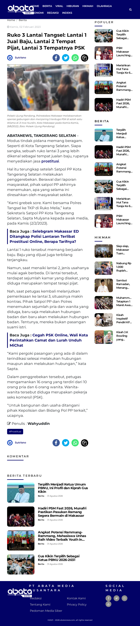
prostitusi (50, 161)
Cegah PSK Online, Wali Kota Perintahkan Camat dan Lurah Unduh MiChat (49, 340)
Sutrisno (20, 57)
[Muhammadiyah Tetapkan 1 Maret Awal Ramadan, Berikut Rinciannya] (104, 302)
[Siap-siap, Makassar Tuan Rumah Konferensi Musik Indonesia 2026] (104, 251)
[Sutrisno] (10, 57)
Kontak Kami (76, 598)
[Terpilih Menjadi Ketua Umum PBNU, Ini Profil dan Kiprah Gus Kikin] (20, 493)
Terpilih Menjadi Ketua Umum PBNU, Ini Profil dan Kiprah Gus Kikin (63, 488)
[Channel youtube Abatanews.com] (108, 604)
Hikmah (87, 6)
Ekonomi (37, 12)
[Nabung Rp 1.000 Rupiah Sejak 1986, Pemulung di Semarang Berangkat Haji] (104, 268)
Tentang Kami (40, 604)
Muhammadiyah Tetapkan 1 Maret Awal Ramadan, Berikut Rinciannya (127, 307)
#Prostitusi (15, 431)
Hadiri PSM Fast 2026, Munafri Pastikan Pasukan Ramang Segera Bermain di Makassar (62, 511)
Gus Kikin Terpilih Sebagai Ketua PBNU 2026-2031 (58, 558)
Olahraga (104, 6)
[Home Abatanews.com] (20, 9)
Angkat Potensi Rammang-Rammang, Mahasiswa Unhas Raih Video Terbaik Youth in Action (62, 537)
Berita (47, 6)
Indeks (67, 12)
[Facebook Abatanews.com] (108, 598)
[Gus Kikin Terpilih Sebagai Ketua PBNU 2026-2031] (20, 564)
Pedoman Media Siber (46, 610)
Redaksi (53, 12)
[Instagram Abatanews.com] (124, 598)
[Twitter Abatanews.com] (116, 598)
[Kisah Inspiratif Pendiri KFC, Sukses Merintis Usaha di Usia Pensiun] (104, 320)
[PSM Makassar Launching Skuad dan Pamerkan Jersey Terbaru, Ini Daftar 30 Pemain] (104, 53)
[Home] (130, 9)
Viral (59, 6)
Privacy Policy (77, 604)
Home (35, 6)
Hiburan (73, 6)
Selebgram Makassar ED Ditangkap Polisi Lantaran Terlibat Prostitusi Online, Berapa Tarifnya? (44, 236)
